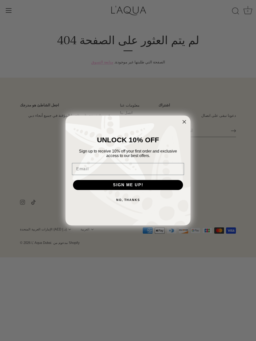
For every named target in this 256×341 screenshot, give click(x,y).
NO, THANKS (128, 200)
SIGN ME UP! (128, 185)
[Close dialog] (184, 122)
